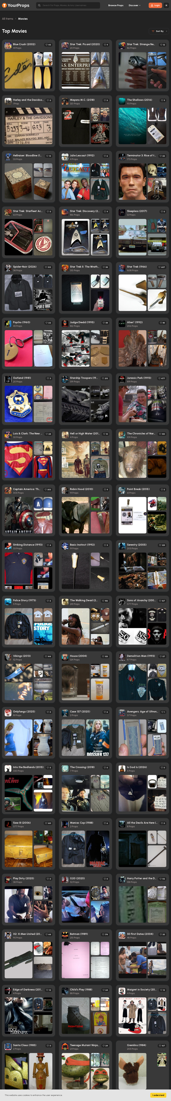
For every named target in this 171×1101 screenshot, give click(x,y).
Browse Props (115, 5)
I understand (158, 1095)
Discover (133, 5)
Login (157, 5)
